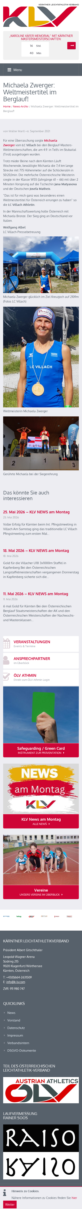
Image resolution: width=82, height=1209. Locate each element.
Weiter (10, 1204)
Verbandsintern (18, 1043)
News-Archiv (20, 106)
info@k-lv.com (15, 982)
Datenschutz (16, 1028)
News (11, 1013)
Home (7, 106)
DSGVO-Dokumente (21, 1050)
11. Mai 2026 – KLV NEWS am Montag (35, 593)
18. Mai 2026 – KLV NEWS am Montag (36, 550)
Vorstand (13, 1020)
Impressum (15, 1035)
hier (74, 1198)
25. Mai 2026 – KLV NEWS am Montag (36, 512)
